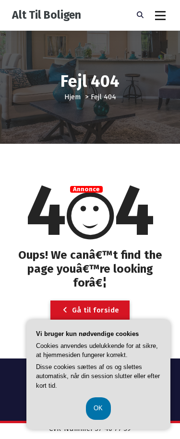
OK (98, 408)
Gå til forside (95, 310)
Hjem (72, 96)
